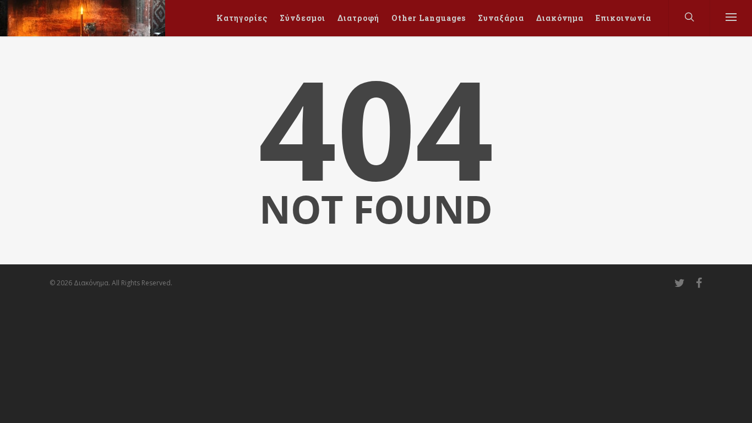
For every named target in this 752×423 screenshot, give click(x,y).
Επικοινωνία (623, 18)
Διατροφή (358, 18)
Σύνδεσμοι (302, 18)
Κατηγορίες (242, 18)
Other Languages (428, 18)
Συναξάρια (501, 18)
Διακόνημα (560, 18)
